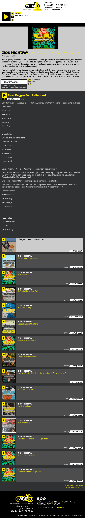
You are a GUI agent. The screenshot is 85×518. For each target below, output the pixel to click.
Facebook (36, 80)
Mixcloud (36, 81)
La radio (47, 2)
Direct (17, 13)
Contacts (69, 501)
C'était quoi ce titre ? (49, 501)
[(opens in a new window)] (38, 498)
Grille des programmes (55, 5)
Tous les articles (74, 488)
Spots (56, 504)
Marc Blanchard (43, 515)
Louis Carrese (66, 515)
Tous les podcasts (74, 486)
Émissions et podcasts (54, 7)
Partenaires (44, 504)
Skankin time (21, 15)
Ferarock (59, 507)
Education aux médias (54, 10)
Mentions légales (77, 515)
